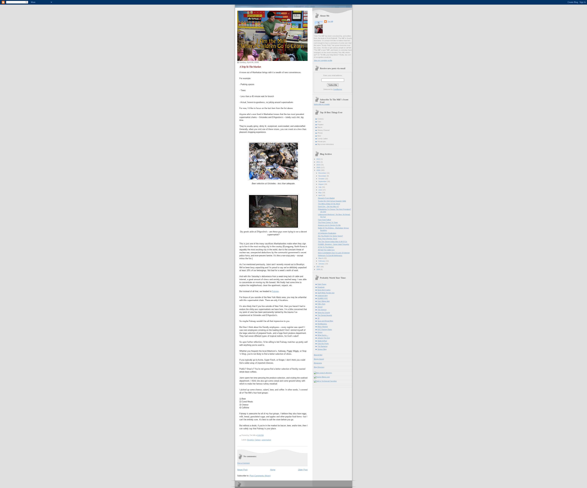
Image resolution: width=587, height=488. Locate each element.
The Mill (330, 21)
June (320, 190)
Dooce (319, 332)
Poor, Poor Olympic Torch (327, 239)
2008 (318, 170)
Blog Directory (319, 367)
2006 (318, 269)
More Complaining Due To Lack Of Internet (334, 253)
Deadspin (321, 287)
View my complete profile (323, 60)
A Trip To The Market (250, 66)
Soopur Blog (322, 349)
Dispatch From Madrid (326, 198)
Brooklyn (250, 440)
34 (318, 318)
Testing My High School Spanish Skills (332, 201)
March (321, 258)
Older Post (303, 470)
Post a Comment (243, 463)
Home (272, 470)
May (320, 193)
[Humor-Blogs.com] (322, 377)
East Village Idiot (323, 301)
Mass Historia (322, 327)
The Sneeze (322, 310)
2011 (318, 162)
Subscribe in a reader (322, 104)
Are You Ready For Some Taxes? (330, 236)
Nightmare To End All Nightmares (330, 255)
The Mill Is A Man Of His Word (329, 204)
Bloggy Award (319, 359)
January (321, 264)
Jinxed (319, 307)
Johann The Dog (323, 338)
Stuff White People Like (325, 293)
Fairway (275, 291)
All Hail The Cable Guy (326, 250)
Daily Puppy (321, 284)
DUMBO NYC (322, 298)
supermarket (266, 440)
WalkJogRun (322, 341)
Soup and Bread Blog (325, 321)
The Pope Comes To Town (328, 222)
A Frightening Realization (327, 233)
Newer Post (242, 470)
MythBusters (322, 324)
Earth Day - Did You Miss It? (328, 206)
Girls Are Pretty (323, 344)
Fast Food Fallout (324, 220)
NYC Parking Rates (324, 329)
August (321, 184)
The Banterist (322, 346)
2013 (318, 159)
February (322, 261)
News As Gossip (323, 312)
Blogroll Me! (318, 355)
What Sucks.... (322, 335)
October (321, 179)
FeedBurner (337, 89)
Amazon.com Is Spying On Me (329, 225)
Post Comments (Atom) (260, 476)
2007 (318, 267)
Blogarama (318, 363)
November (322, 176)
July (320, 187)
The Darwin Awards (324, 315)
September (322, 181)
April (320, 195)
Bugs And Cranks (323, 290)
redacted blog (322, 295)
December (322, 173)
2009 (318, 167)
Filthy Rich (321, 304)
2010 (318, 165)
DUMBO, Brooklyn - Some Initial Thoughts (333, 244)
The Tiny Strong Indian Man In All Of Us (332, 241)
